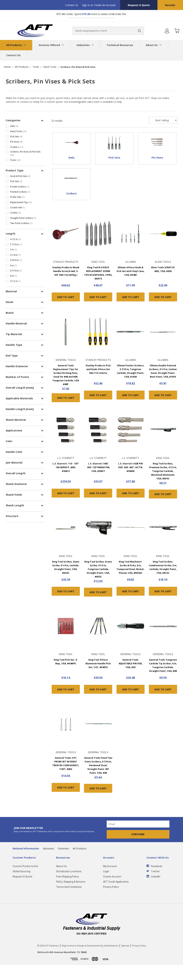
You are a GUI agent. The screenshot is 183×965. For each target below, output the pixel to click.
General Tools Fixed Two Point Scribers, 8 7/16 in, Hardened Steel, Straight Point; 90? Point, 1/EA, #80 (98, 765)
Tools (15, 160)
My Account (110, 866)
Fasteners (63, 848)
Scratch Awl (17, 207)
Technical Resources (120, 45)
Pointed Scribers (20, 191)
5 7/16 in (16, 244)
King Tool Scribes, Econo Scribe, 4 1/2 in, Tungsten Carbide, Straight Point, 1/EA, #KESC (98, 569)
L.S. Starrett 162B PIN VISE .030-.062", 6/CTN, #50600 (130, 467)
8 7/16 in (16, 270)
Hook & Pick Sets (20, 176)
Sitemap (125, 945)
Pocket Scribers (19, 186)
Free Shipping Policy (67, 876)
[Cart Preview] (176, 30)
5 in (13, 249)
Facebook (156, 866)
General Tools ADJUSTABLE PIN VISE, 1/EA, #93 (130, 663)
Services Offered (50, 45)
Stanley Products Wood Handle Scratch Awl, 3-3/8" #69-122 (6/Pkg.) (65, 271)
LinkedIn (155, 876)
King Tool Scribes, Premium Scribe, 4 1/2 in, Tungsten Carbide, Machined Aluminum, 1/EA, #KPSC (163, 471)
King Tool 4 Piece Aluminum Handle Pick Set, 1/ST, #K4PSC (98, 663)
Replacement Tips (21, 202)
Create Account (112, 876)
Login (106, 871)
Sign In (86, 5)
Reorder (170, 5)
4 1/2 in (15, 239)
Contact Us (71, 5)
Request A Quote (139, 5)
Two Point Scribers (21, 223)
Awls (14, 125)
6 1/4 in (15, 254)
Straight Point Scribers (23, 218)
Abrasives (48, 848)
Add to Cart (65, 297)
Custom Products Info (25, 866)
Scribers (16, 147)
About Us (152, 45)
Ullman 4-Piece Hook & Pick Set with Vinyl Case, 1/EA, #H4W (130, 271)
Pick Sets (16, 136)
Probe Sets (17, 196)
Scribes (15, 212)
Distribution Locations (68, 871)
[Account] (167, 30)
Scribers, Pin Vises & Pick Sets (25, 153)
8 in (13, 275)
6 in (13, 265)
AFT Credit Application (116, 881)
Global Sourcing (21, 871)
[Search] (139, 30)
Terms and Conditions (69, 886)
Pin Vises (16, 141)
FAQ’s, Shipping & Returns (70, 881)
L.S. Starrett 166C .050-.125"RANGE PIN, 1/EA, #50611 (98, 467)
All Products (14, 45)
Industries (83, 45)
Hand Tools (18, 131)
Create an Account (105, 5)
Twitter (155, 871)
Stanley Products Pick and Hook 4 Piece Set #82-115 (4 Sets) (98, 369)
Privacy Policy (111, 886)
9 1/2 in (15, 281)
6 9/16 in (16, 260)
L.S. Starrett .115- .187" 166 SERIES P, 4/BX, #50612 (66, 467)
